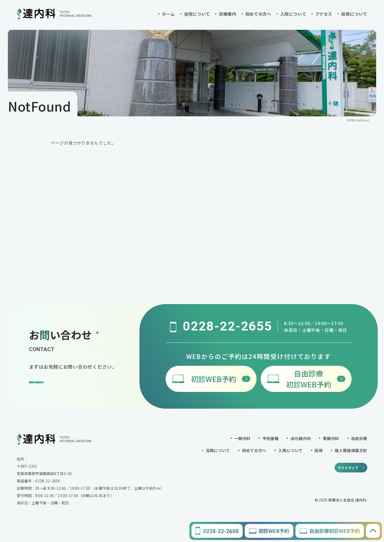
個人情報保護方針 (351, 450)
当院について (197, 14)
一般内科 (242, 438)
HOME (351, 120)
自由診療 (359, 438)
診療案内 (227, 14)
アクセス (324, 14)
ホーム (168, 14)
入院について (293, 14)
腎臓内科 (331, 438)
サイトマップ (348, 467)
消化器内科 (300, 438)
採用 (319, 450)
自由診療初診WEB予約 (308, 379)
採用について (354, 14)
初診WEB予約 (213, 379)
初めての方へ (258, 14)
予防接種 (270, 438)
